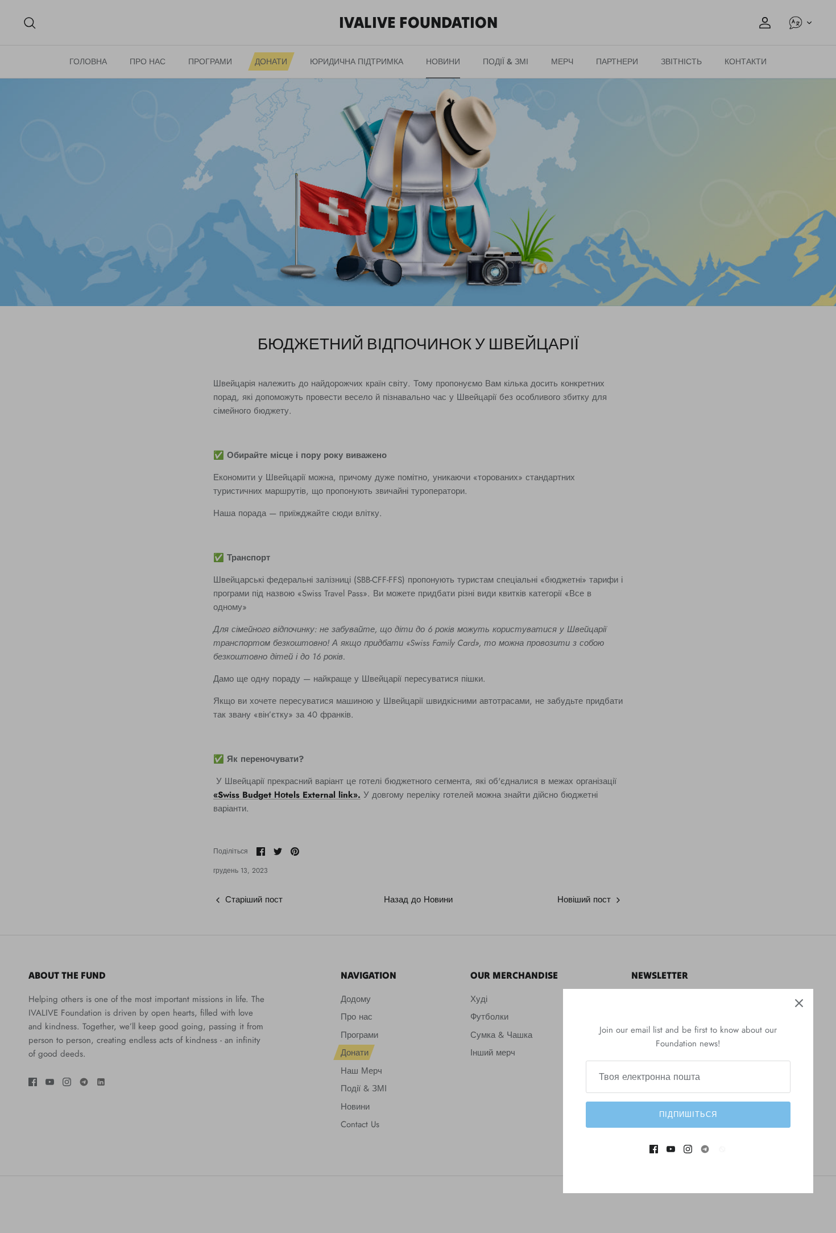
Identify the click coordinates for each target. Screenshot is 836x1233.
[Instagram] (688, 1149)
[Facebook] (653, 1149)
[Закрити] (799, 1003)
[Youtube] (671, 1149)
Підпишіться (688, 1114)
